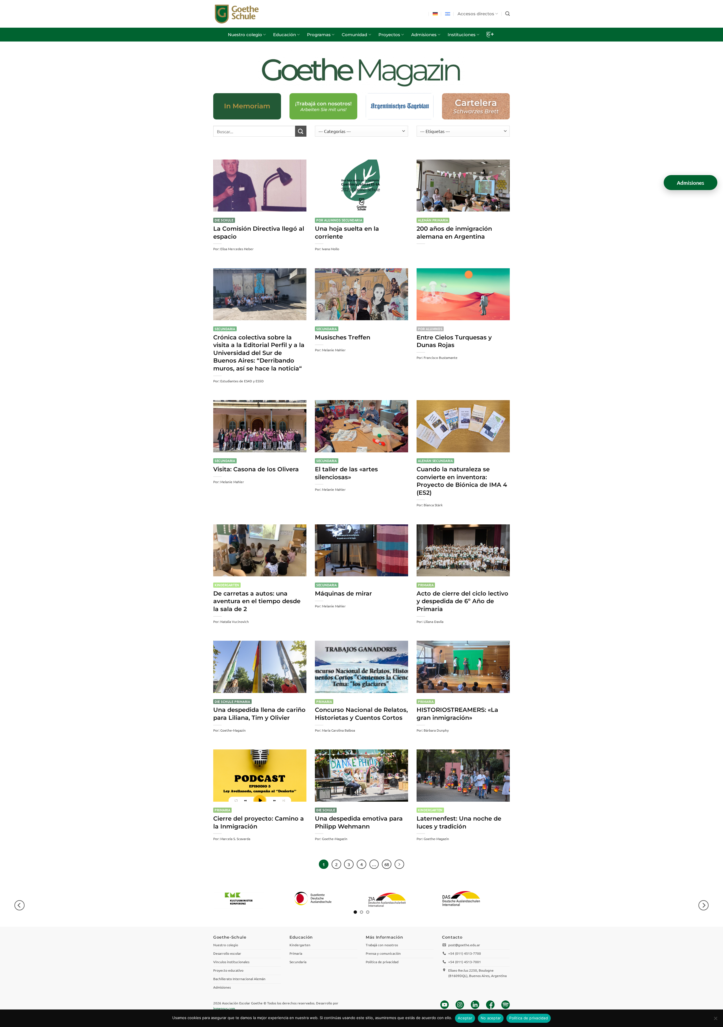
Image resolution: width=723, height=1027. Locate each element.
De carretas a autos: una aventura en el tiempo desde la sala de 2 (256, 601)
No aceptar (491, 1018)
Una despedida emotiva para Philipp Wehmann (359, 822)
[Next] (399, 864)
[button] (507, 13)
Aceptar (465, 1018)
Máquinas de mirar (343, 593)
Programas (319, 34)
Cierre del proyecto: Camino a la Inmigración (258, 822)
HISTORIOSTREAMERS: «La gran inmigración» (457, 713)
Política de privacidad (528, 1018)
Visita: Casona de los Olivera (256, 469)
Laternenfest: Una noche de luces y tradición (459, 822)
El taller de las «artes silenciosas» (346, 473)
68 (386, 864)
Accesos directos (476, 13)
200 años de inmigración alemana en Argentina (454, 232)
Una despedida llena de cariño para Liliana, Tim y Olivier (259, 713)
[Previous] (19, 905)
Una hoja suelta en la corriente (347, 232)
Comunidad (354, 34)
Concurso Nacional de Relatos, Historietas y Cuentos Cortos (361, 713)
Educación (284, 34)
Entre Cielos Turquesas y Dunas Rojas (454, 341)
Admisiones (424, 34)
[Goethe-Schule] (236, 14)
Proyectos (389, 34)
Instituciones (462, 34)
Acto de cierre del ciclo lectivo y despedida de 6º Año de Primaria (462, 601)
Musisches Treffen (342, 337)
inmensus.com (224, 1008)
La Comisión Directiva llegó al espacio (258, 232)
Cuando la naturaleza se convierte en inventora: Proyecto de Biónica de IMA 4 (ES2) (462, 481)
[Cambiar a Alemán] (435, 13)
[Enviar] (300, 131)
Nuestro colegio (245, 34)
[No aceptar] (715, 1019)
